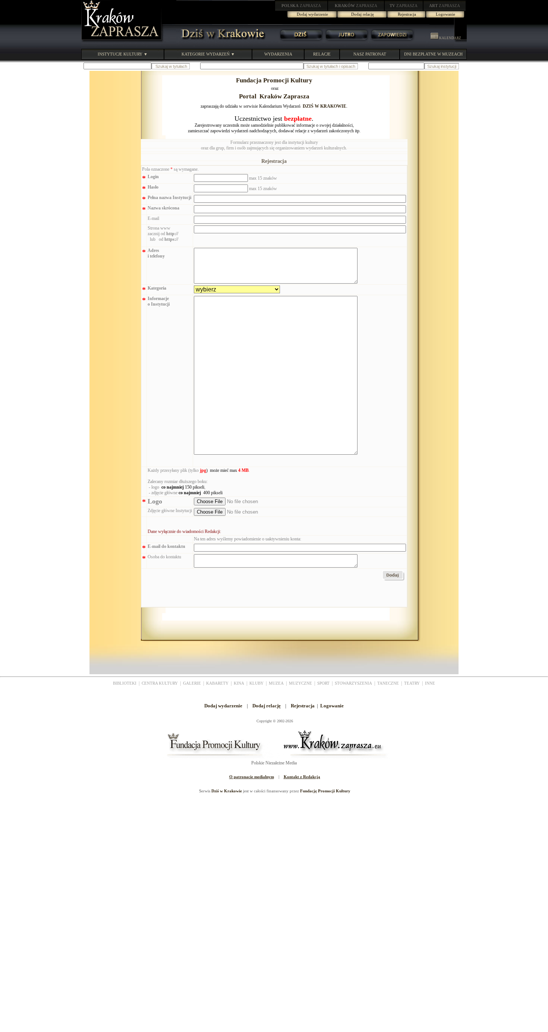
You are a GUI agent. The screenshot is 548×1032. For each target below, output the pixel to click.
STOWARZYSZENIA (353, 683)
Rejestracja (407, 14)
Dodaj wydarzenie (312, 14)
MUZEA (276, 683)
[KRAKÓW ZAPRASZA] (122, 41)
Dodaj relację (362, 14)
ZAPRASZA (301, 5)
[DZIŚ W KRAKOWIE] (220, 41)
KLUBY (256, 683)
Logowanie (445, 14)
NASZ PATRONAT (369, 54)
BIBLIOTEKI (124, 683)
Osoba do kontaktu (164, 556)
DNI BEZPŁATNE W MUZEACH (433, 54)
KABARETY (217, 683)
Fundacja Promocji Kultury (274, 80)
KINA (239, 683)
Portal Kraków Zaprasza (274, 96)
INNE (430, 683)
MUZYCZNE (300, 683)
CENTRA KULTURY (160, 683)
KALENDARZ (449, 38)
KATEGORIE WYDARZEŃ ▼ (208, 54)
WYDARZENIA (278, 54)
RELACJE (322, 54)
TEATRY (412, 683)
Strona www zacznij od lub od (163, 233)
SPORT (323, 683)
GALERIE (192, 683)
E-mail (153, 218)
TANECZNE (388, 683)
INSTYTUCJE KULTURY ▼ (123, 54)
